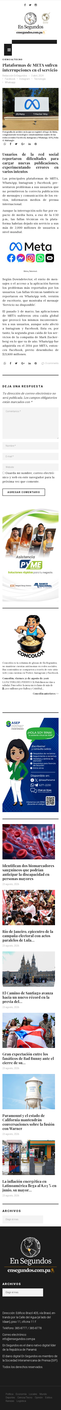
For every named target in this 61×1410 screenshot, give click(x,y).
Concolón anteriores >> (46, 693)
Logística (21, 1401)
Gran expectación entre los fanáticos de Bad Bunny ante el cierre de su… (28, 1058)
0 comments (52, 363)
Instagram (24, 79)
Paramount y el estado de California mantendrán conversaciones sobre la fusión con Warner (28, 1122)
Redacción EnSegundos (15, 75)
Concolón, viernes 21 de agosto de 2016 (25, 678)
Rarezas (10, 1401)
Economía (21, 1394)
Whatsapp (10, 82)
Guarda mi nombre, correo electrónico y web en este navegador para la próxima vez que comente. (28, 477)
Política (9, 1394)
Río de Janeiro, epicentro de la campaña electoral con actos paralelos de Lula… (27, 936)
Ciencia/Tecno (12, 59)
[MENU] (8, 50)
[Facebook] (25, 5)
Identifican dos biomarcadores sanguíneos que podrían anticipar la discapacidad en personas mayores (28, 872)
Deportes (10, 1397)
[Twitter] (30, 5)
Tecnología (40, 79)
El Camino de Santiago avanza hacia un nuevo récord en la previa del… (27, 997)
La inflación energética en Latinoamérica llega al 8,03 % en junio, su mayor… (29, 1185)
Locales (33, 1394)
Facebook (10, 79)
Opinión (39, 1397)
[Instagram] (35, 5)
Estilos (48, 1397)
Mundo (43, 1394)
